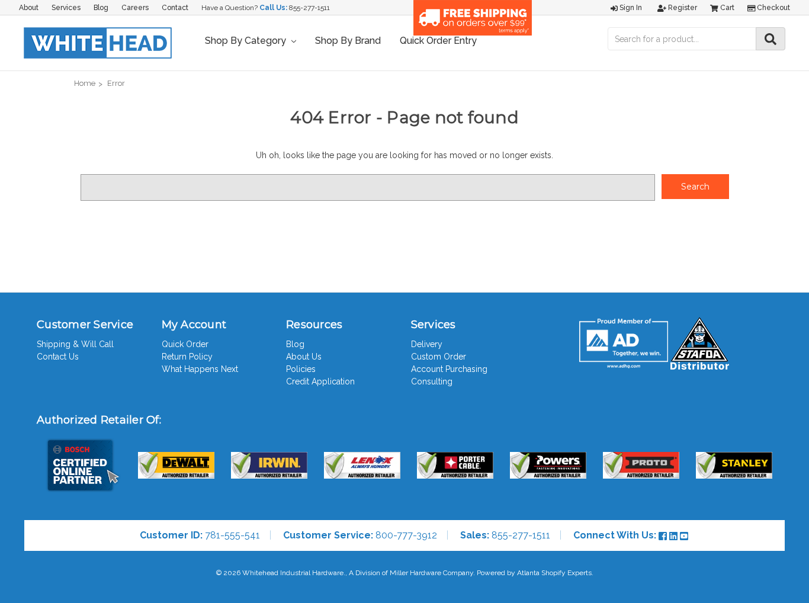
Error (116, 83)
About (28, 8)
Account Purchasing (449, 369)
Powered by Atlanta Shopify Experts (534, 573)
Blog (101, 8)
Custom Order (438, 356)
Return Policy (187, 356)
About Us (304, 356)
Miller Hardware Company (431, 573)
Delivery (426, 344)
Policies (301, 369)
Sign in (630, 8)
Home (84, 83)
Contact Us (58, 356)
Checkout (772, 8)
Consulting (431, 381)
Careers (135, 8)
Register (681, 8)
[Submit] (770, 38)
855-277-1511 (309, 8)
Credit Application (320, 381)
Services (66, 8)
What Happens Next (200, 369)
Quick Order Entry (438, 40)
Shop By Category (246, 40)
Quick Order (185, 344)
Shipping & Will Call (75, 344)
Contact (175, 8)
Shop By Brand (348, 40)
